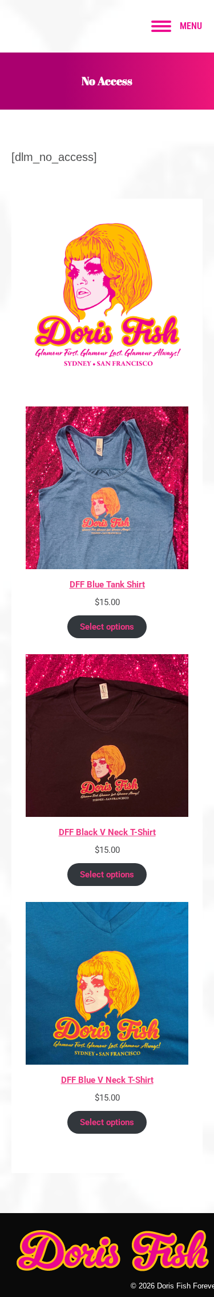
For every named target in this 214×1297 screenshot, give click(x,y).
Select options (107, 627)
